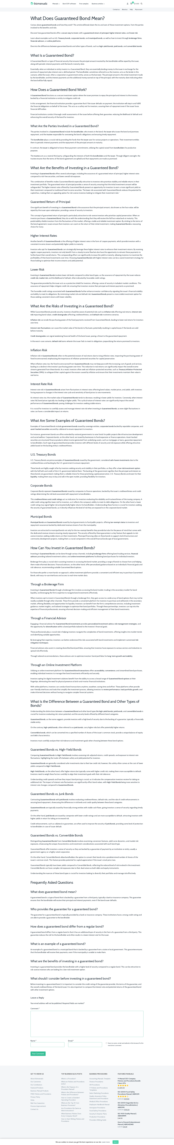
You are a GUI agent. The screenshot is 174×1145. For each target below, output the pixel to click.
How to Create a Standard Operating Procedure (70, 1099)
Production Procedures (97, 1117)
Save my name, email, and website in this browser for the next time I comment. (125, 1044)
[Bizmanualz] (39, 4)
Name (33, 1041)
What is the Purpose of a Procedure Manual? (69, 1088)
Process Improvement (38, 1106)
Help (131, 9)
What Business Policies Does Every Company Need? (71, 1115)
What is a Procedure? (68, 1079)
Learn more (106, 1142)
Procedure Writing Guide (97, 1120)
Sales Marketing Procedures (99, 1093)
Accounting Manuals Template (99, 1079)
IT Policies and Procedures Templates (98, 1089)
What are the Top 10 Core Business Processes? (70, 1104)
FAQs (32, 1100)
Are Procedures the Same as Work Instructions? (71, 1109)
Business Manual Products (40, 1091)
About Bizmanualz (37, 1079)
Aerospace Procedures (97, 1108)
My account (138, 9)
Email (71, 1041)
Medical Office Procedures (98, 1101)
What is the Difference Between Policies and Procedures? (72, 1093)
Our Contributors (36, 1085)
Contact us (116, 9)
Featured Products (37, 1088)
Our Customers (36, 1082)
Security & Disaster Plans (98, 1114)
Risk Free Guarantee (38, 1103)
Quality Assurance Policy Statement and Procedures (98, 1097)
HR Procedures (94, 1085)
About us (124, 9)
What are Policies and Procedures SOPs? (72, 1083)
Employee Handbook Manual (99, 1104)
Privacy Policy (35, 1097)
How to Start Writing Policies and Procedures (72, 1120)
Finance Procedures (96, 1082)
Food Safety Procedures (97, 1111)
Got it (116, 1142)
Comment (35, 1008)
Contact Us (34, 1109)
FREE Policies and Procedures (41, 1094)
